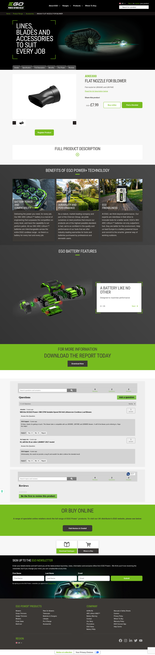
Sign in (130, 3)
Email (80, 573)
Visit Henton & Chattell (78, 528)
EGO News (90, 626)
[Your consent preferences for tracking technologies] (2, 491)
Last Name (49, 573)
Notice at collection (64, 652)
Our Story (90, 621)
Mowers (18, 611)
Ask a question (126, 397)
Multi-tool (19, 624)
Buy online (112, 105)
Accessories (47, 624)
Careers (116, 613)
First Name (17, 573)
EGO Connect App (120, 624)
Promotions (90, 624)
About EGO (53, 6)
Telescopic (46, 613)
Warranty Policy (119, 621)
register (137, 3)
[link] (24, 385)
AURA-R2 (90, 611)
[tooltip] (131, 474)
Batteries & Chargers (50, 616)
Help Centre (118, 626)
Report (43, 433)
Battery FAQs (91, 629)
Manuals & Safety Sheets (122, 611)
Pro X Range (47, 621)
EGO (16, 5)
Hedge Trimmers (21, 616)
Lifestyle (45, 619)
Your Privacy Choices (84, 652)
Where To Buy (90, 6)
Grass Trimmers (21, 613)
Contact (89, 619)
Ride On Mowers (48, 611)
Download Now (77, 363)
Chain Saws (20, 621)
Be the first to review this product (39, 496)
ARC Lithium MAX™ (93, 613)
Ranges (65, 6)
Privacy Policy (52, 583)
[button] (131, 410)
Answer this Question (28, 416)
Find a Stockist (132, 105)
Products (77, 6)
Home (8, 14)
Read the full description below (96, 91)
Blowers (18, 619)
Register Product (44, 132)
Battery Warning (92, 616)
